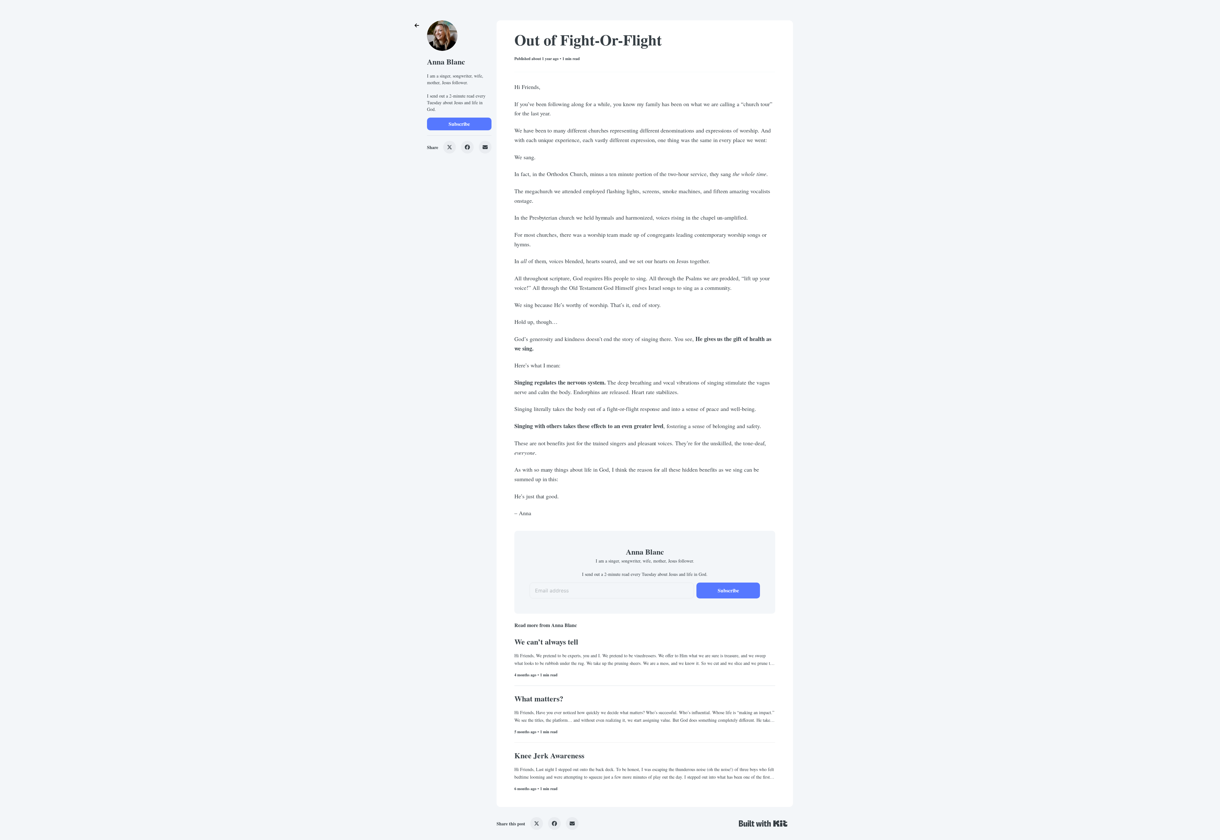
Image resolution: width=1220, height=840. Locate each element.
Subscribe (459, 123)
